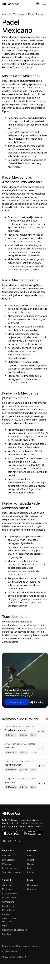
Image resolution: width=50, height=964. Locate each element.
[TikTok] (15, 841)
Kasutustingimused (31, 946)
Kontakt (31, 872)
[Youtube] (4, 841)
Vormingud (19, 14)
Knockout (6, 934)
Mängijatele (7, 864)
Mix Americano (9, 893)
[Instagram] (10, 841)
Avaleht (6, 14)
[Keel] (38, 4)
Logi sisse (32, 889)
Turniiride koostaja (11, 872)
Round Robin (8, 910)
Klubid (30, 855)
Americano (7, 885)
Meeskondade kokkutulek (9, 920)
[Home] (10, 4)
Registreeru (32, 885)
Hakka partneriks (15, 702)
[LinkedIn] (20, 841)
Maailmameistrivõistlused (14, 930)
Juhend (30, 860)
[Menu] (44, 4)
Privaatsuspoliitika (11, 946)
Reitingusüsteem (10, 868)
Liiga (4, 925)
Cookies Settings (10, 951)
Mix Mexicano (9, 897)
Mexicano (7, 889)
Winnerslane (8, 902)
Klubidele (6, 855)
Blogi (29, 868)
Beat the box (8, 906)
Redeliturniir (8, 914)
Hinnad (30, 864)
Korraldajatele (8, 860)
